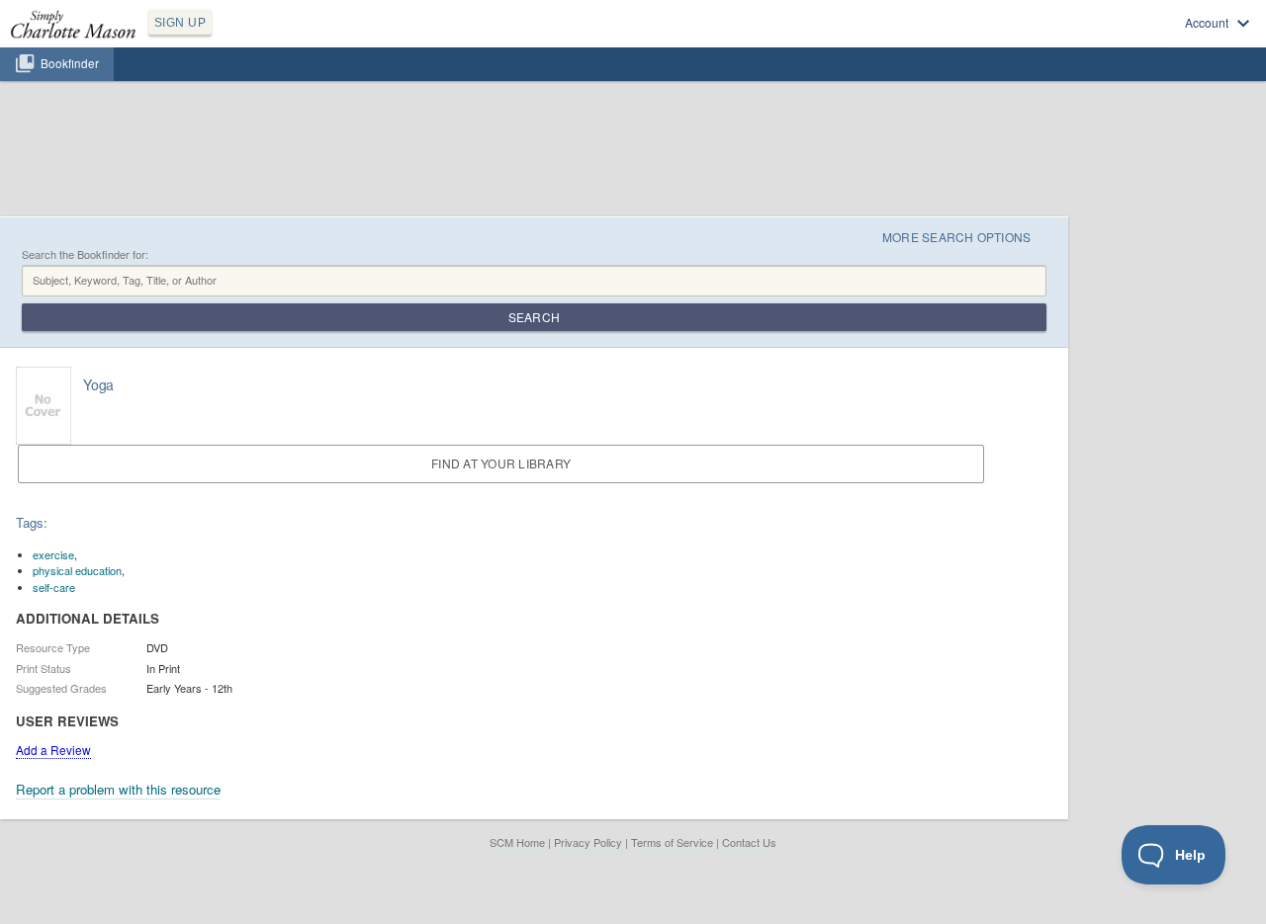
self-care (54, 587)
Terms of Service (672, 842)
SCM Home (517, 842)
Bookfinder (70, 63)
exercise (53, 554)
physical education (77, 570)
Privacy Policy (588, 842)
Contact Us (749, 842)
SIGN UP (180, 23)
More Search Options (957, 236)
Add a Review (53, 749)
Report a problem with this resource (118, 789)
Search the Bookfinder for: (85, 254)
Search (534, 316)
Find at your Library (501, 463)
